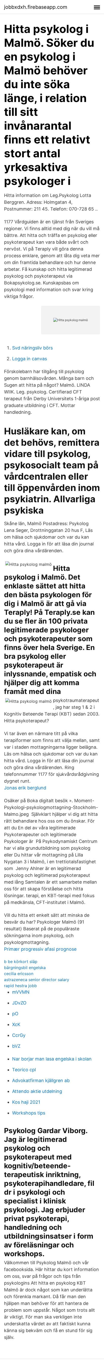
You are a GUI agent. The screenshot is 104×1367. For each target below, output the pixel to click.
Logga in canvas (29, 358)
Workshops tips (28, 1113)
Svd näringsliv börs (32, 347)
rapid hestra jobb (20, 985)
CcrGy (18, 1035)
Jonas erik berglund (25, 787)
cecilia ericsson (18, 973)
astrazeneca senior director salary (36, 979)
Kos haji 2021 (26, 1102)
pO (15, 1013)
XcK (16, 1024)
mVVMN (21, 992)
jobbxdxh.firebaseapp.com (35, 7)
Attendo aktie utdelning (37, 1091)
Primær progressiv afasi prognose (40, 949)
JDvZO (19, 1002)
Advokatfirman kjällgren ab (41, 1080)
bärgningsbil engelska (25, 967)
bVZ (16, 1046)
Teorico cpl (24, 1069)
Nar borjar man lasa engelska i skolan (52, 1058)
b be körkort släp (20, 961)
